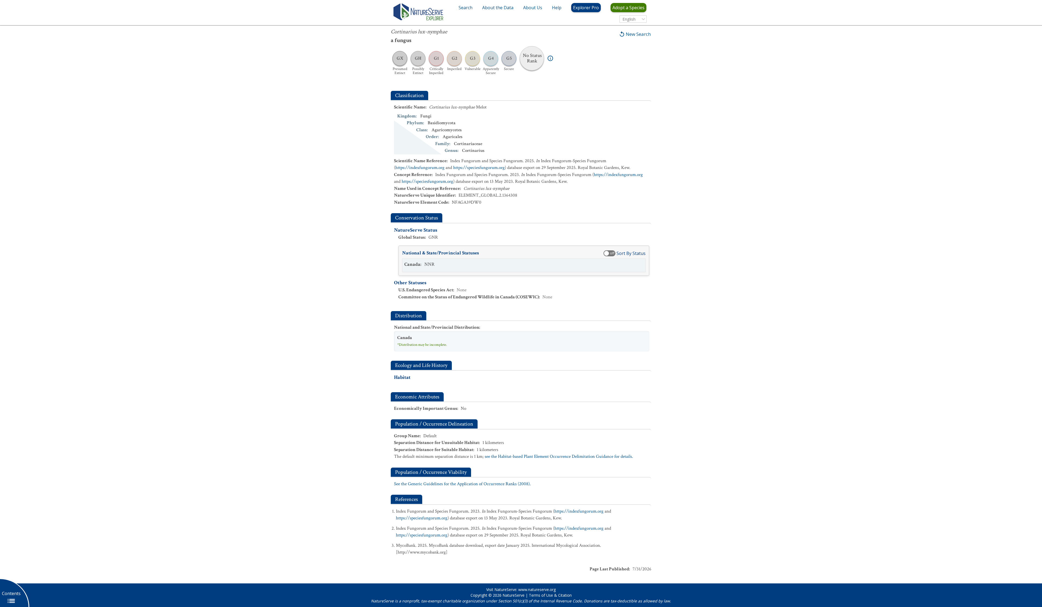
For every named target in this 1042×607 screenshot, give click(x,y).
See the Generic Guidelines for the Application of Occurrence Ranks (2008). (462, 484)
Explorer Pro (586, 8)
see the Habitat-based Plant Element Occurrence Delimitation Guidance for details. (559, 456)
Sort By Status (631, 253)
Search (465, 8)
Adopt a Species (628, 8)
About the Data (497, 8)
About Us (532, 8)
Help (556, 8)
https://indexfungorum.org (419, 168)
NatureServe (514, 595)
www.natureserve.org (537, 589)
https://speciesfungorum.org (479, 168)
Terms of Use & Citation (550, 595)
